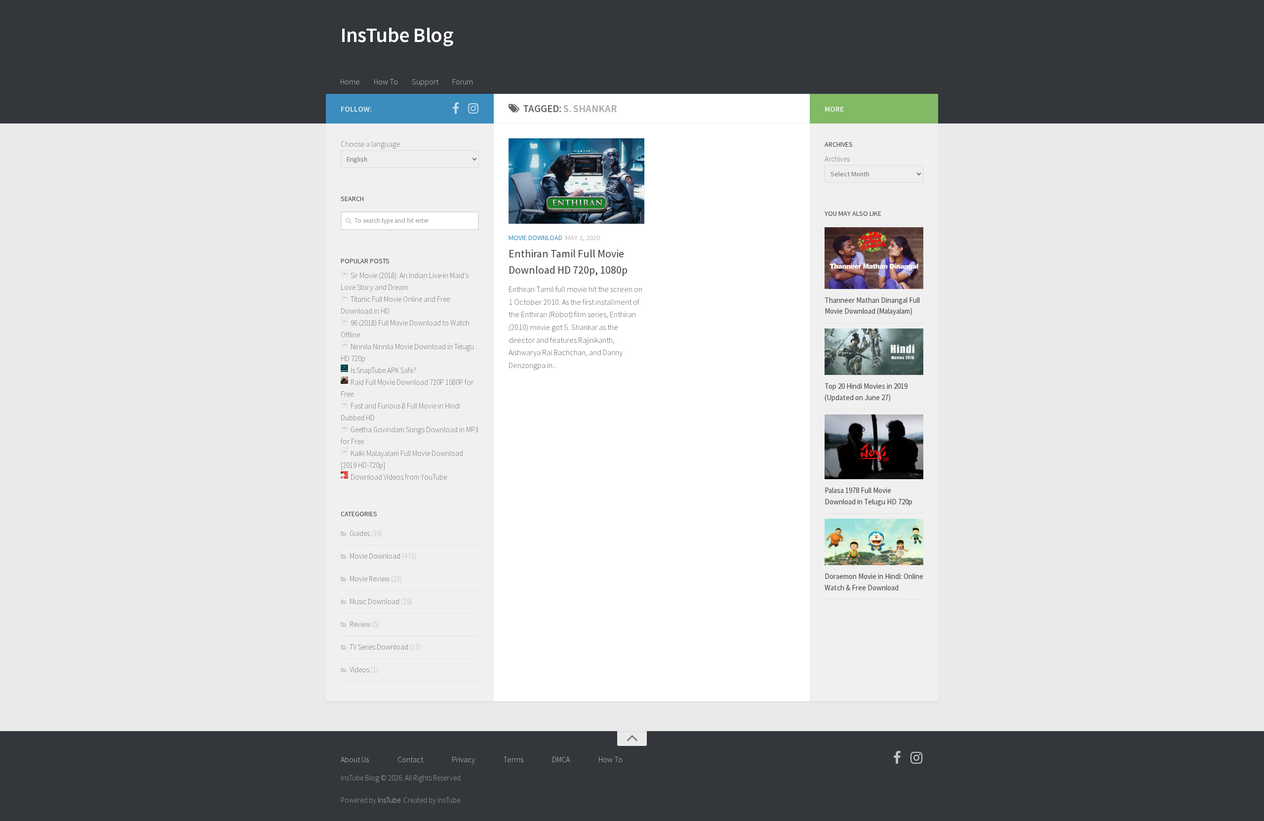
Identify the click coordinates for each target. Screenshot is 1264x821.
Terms (513, 759)
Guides (360, 533)
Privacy (463, 759)
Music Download (374, 601)
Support (425, 81)
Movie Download (535, 237)
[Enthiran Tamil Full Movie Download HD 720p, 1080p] (576, 181)
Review (360, 624)
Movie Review (370, 578)
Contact (410, 759)
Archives (837, 159)
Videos (359, 669)
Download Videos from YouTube (399, 477)
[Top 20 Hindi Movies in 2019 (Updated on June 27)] (874, 351)
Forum (462, 81)
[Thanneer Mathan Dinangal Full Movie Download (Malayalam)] (874, 258)
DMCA (561, 759)
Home (350, 81)
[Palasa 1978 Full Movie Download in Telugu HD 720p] (874, 446)
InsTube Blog (397, 34)
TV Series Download (379, 647)
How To (386, 81)
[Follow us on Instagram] (473, 108)
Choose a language (370, 144)
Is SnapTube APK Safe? (383, 370)
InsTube (389, 800)
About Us (355, 759)
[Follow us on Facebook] (456, 108)
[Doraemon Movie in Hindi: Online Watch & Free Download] (874, 542)
